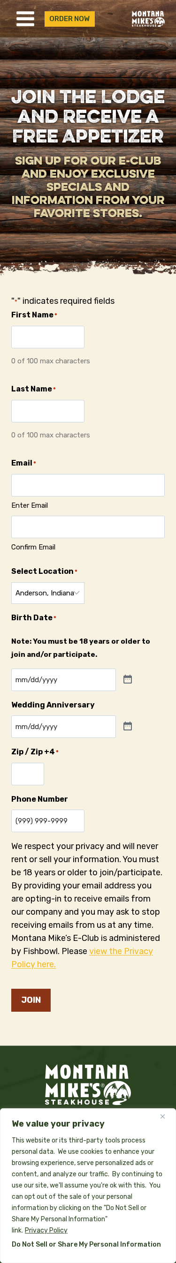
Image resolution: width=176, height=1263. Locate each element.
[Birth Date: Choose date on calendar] (127, 680)
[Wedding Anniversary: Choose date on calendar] (127, 727)
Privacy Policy (46, 1230)
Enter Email (29, 505)
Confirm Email (33, 547)
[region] (88, 1185)
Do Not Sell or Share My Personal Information (86, 1244)
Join (31, 1000)
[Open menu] (25, 18)
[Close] (166, 1116)
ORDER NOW (69, 19)
